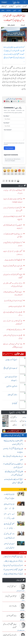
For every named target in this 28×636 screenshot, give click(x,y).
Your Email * (6, 122)
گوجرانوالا (12, 421)
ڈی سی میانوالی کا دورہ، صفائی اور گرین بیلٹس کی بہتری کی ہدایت (9, 498)
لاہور (19, 10)
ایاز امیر (23, 600)
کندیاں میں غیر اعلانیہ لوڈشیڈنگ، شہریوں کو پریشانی (9, 548)
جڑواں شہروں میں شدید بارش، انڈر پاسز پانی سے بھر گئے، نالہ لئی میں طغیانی (13, 565)
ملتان (2, 10)
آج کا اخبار (11, 6)
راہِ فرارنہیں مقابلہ (12, 395)
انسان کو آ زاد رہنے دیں (11, 360)
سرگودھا (21, 489)
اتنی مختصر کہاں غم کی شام (10, 596)
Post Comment (9, 148)
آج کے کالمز (4, 6)
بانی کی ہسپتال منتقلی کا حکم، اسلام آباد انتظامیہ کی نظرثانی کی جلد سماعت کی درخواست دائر (13, 557)
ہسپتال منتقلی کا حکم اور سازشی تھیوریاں (9, 626)
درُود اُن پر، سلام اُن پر (11, 386)
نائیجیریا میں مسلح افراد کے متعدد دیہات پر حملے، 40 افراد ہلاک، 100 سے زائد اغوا (13, 570)
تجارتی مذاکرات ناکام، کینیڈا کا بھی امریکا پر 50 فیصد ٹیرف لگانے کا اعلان (13, 574)
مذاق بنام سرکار (12, 606)
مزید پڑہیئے (20, 186)
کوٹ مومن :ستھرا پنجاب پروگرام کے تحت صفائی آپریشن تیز (9, 518)
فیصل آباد (12, 417)
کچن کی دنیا (14, 403)
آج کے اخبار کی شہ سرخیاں (12, 435)
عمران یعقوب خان (20, 630)
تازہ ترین (18, 6)
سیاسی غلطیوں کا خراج (11, 615)
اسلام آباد (8, 10)
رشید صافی (22, 620)
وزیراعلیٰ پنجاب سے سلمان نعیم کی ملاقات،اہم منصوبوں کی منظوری (13, 465)
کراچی (14, 10)
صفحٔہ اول (25, 6)
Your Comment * (8, 129)
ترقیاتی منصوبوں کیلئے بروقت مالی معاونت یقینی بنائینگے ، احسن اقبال (13, 481)
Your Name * (6, 116)
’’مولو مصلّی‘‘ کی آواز (11, 586)
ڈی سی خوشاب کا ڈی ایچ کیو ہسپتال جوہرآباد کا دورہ (9, 508)
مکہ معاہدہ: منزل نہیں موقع (10, 368)
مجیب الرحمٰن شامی (20, 591)
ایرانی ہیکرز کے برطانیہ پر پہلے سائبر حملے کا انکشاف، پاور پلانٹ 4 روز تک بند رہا (14, 561)
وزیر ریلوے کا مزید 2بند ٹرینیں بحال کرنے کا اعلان (13, 458)
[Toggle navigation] (24, 2)
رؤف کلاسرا (22, 610)
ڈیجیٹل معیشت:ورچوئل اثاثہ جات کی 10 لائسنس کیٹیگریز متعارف (13, 442)
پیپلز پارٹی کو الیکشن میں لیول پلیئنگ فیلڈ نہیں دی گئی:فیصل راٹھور (14, 473)
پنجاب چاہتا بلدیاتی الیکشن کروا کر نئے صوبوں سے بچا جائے (13, 450)
